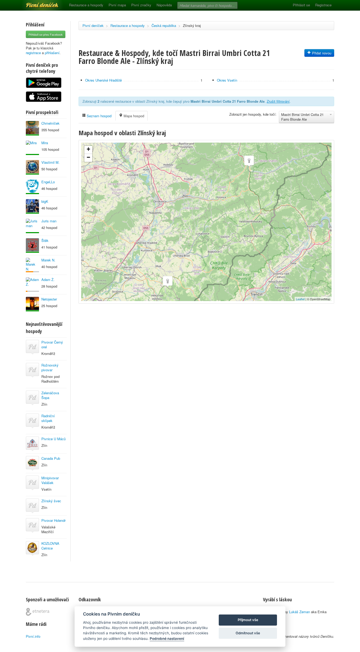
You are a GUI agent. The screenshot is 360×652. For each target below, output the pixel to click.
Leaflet (300, 299)
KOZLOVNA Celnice (50, 546)
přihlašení (52, 52)
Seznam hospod (98, 115)
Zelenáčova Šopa (50, 395)
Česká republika (164, 25)
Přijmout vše (248, 620)
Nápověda (164, 4)
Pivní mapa (117, 4)
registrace (33, 52)
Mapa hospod (133, 115)
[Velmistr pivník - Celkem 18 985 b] (32, 304)
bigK (44, 201)
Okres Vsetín (227, 80)
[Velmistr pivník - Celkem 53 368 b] (32, 187)
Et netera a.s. (37, 612)
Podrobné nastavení (167, 638)
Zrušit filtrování (278, 101)
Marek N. (48, 259)
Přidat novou (321, 52)
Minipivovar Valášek (50, 480)
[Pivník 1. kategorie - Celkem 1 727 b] (32, 265)
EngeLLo (48, 181)
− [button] (88, 157)
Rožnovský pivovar (50, 367)
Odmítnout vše (248, 633)
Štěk (44, 240)
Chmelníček (50, 123)
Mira (44, 142)
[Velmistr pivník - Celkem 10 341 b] (32, 245)
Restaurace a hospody (86, 4)
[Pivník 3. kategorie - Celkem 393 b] (32, 284)
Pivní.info (33, 636)
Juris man (48, 220)
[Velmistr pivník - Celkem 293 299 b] (32, 128)
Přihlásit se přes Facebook (45, 34)
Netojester (49, 299)
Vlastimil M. (50, 162)
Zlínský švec (51, 500)
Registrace (323, 4)
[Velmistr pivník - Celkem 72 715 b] (32, 206)
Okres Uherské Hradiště (103, 80)
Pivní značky (141, 4)
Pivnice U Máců (53, 438)
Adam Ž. (48, 279)
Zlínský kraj (192, 25)
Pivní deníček (36, 3)
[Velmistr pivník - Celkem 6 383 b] (32, 226)
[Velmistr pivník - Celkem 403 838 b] (32, 167)
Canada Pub (50, 458)
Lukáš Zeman (299, 611)
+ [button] (88, 149)
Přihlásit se (301, 4)
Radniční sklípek (48, 418)
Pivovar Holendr (53, 520)
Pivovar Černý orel (52, 344)
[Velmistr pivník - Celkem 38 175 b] (32, 147)
